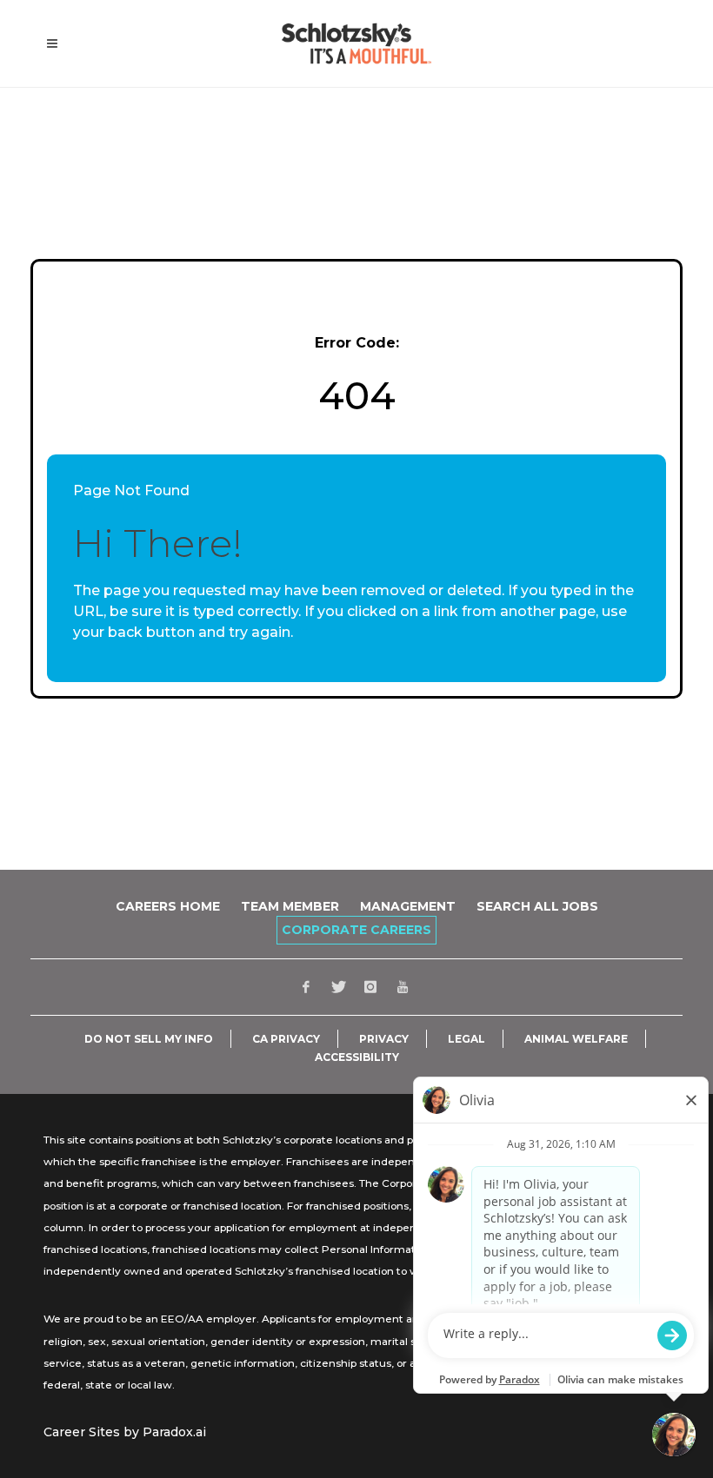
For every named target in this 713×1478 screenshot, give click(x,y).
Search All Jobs (537, 906)
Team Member (290, 906)
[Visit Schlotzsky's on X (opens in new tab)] (338, 987)
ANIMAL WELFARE (576, 1039)
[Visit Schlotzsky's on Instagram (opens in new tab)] (370, 987)
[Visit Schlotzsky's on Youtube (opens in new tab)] (402, 987)
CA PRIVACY (286, 1039)
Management (408, 906)
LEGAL (466, 1039)
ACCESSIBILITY (357, 1057)
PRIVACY (384, 1039)
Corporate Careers (356, 930)
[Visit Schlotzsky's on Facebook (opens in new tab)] (306, 987)
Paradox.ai (174, 1432)
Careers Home (168, 906)
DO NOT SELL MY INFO (148, 1039)
